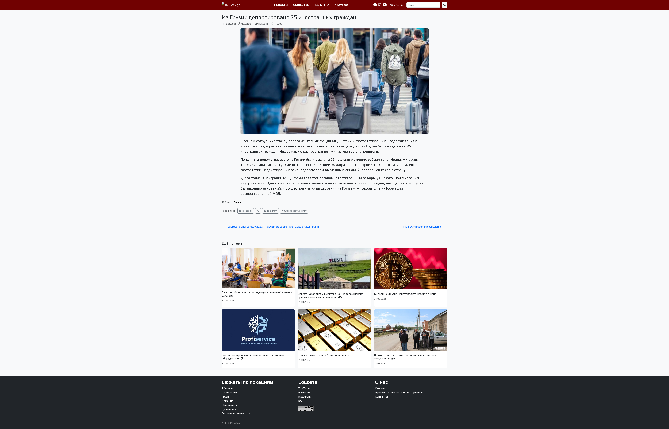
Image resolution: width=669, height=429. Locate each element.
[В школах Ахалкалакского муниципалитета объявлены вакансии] (258, 268)
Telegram (271, 210)
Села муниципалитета (236, 413)
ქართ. (399, 4)
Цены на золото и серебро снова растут (323, 355)
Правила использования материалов (399, 392)
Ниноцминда (230, 405)
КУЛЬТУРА (322, 4)
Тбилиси (227, 388)
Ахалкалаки (229, 392)
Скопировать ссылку (295, 210)
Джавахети (229, 409)
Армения (227, 401)
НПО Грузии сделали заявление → (423, 226)
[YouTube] (385, 4)
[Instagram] (379, 4)
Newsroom (247, 23)
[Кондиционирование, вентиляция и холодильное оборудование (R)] (258, 330)
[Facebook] (375, 4)
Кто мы (380, 388)
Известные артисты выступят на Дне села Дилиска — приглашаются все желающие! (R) (332, 295)
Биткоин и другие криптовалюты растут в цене (405, 294)
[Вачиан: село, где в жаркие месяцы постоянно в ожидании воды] (410, 330)
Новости (263, 23)
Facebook (246, 210)
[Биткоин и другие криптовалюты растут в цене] (410, 268)
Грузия (237, 202)
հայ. (392, 4)
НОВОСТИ (281, 4)
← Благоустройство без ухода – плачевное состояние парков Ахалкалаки (271, 226)
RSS (300, 401)
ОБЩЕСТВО (301, 4)
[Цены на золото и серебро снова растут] (334, 330)
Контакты (381, 396)
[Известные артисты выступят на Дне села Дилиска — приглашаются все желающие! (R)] (334, 268)
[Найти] (444, 5)
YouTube (304, 388)
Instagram (304, 396)
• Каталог (341, 4)
